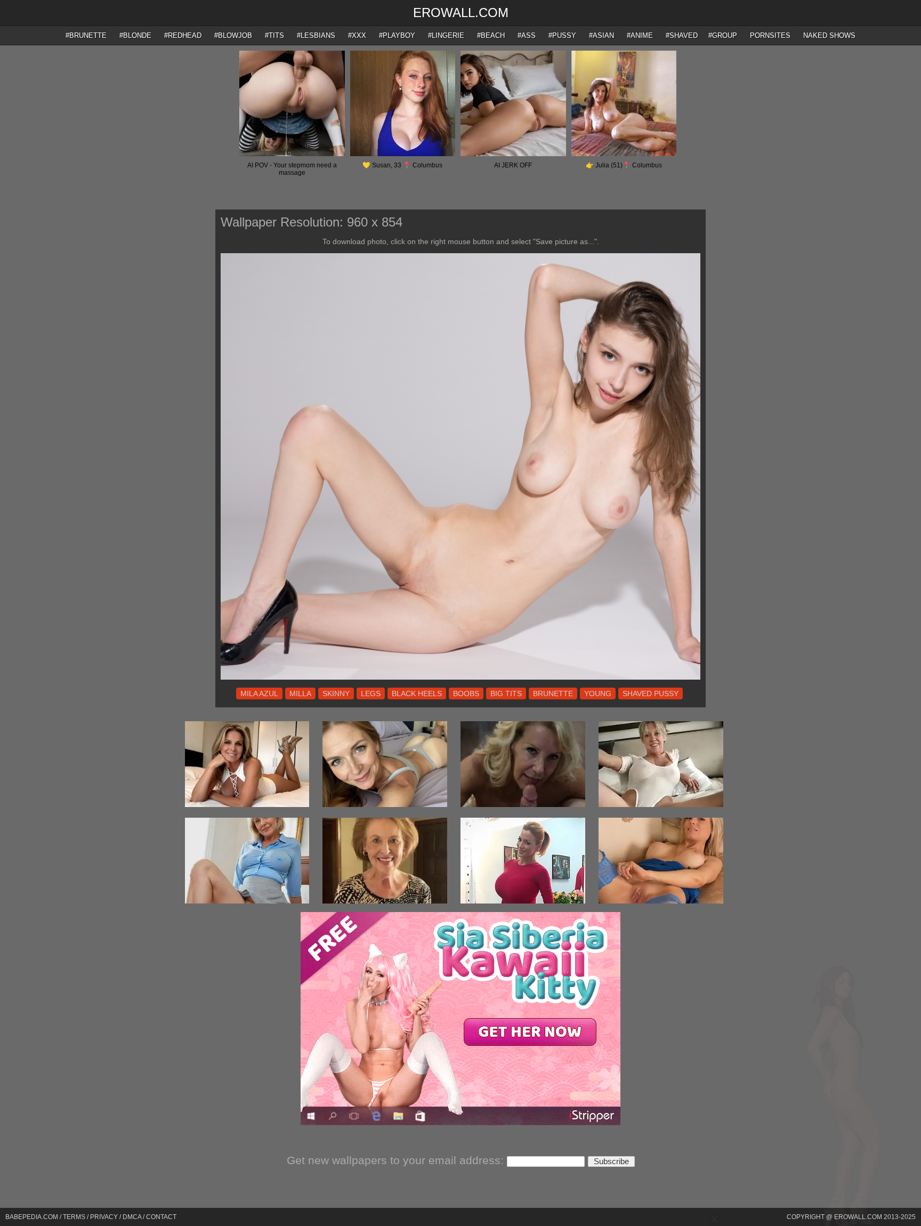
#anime (640, 35)
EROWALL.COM (460, 12)
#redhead (182, 35)
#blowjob (233, 35)
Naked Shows (829, 35)
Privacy (104, 1217)
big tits (506, 693)
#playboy (397, 35)
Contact (161, 1217)
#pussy (562, 35)
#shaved (682, 35)
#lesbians (316, 35)
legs (371, 693)
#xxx (357, 35)
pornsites (770, 35)
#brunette (86, 35)
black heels (417, 693)
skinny (336, 693)
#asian (601, 35)
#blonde (135, 35)
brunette (553, 693)
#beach (491, 35)
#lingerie (446, 35)
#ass (527, 35)
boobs (466, 693)
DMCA (132, 1217)
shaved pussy (650, 693)
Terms (74, 1217)
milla (300, 693)
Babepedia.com (31, 1217)
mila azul (259, 693)
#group (722, 35)
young (597, 693)
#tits (274, 35)
